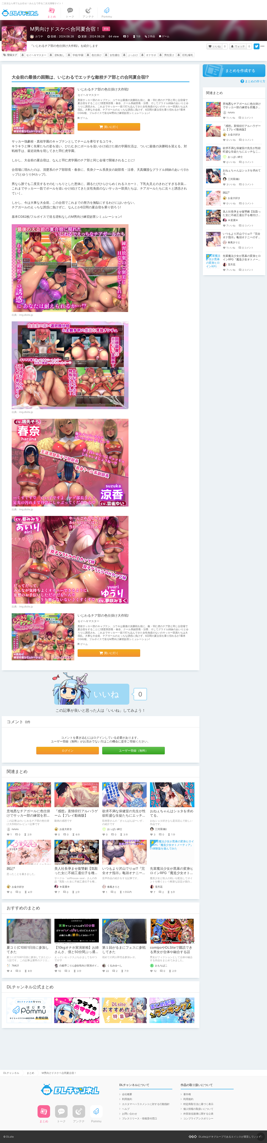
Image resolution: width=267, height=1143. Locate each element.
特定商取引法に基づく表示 (198, 1104)
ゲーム (165, 36)
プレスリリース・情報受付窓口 (139, 1118)
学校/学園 (78, 55)
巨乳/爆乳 (187, 55)
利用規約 (127, 1099)
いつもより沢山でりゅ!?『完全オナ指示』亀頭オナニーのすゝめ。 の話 (124, 872)
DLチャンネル (20, 12)
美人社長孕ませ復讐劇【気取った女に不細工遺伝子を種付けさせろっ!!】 (76, 872)
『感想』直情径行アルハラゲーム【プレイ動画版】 (76, 813)
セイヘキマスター (36, 55)
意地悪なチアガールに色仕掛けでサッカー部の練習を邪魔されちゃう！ (28, 815)
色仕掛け (97, 55)
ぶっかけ (133, 55)
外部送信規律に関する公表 (198, 1113)
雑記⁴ (11, 868)
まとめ (30, 1072)
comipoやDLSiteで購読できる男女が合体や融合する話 (171, 949)
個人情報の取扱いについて (198, 1108)
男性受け (169, 55)
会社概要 (127, 1094)
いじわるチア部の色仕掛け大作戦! (103, 89)
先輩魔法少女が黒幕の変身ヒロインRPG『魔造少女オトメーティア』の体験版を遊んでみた (242, 259)
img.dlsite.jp (26, 314)
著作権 (187, 1094)
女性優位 (115, 55)
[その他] (262, 46)
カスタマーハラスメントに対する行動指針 (146, 1104)
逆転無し (59, 55)
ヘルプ (126, 1108)
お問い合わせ (129, 1113)
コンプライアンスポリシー (198, 1118)
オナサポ (151, 55)
